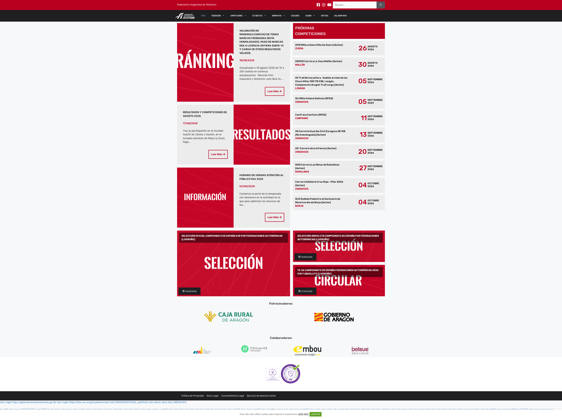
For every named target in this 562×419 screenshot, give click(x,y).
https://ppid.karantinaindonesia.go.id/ (34, 402)
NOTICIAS (324, 16)
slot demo (155, 402)
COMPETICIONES (236, 16)
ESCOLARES (295, 16)
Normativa (276, 16)
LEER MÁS (303, 414)
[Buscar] (381, 4)
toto (112, 402)
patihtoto (143, 402)
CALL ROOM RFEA (340, 16)
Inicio (203, 16)
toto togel (5, 402)
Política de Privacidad (192, 395)
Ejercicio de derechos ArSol (261, 395)
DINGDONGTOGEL (126, 402)
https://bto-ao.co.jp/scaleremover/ (89, 402)
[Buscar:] (355, 4)
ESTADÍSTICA (257, 16)
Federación (216, 16)
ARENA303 (179, 402)
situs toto (166, 402)
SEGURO (308, 16)
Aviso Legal (212, 395)
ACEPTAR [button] (315, 414)
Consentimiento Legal (232, 395)
